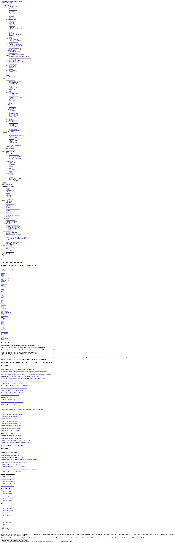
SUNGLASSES (12, 179)
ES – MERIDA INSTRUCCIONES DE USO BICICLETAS (14, 388)
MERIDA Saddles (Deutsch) (7, 506)
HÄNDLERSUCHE (10, 76)
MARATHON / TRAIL (14, 84)
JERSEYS (11, 174)
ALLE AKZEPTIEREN (5, 540)
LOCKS (10, 172)
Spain (2, 329)
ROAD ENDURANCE (14, 96)
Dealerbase (5, 528)
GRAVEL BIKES (13, 126)
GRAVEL (8, 104)
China (2, 279)
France (2, 290)
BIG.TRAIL (11, 29)
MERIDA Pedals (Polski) (6, 500)
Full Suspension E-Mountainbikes (16, 135)
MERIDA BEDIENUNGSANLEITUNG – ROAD (12, 457)
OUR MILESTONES (13, 42)
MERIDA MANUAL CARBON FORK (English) (11, 418)
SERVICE (8, 55)
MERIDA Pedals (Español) (6, 496)
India (2, 295)
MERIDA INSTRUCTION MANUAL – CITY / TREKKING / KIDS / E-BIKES (18, 469)
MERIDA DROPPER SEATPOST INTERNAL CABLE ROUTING (16, 440)
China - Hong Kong (5, 280)
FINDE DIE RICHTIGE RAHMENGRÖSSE (19, 56)
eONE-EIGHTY (12, 11)
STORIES (11, 67)
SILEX (10, 37)
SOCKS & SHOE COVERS (15, 178)
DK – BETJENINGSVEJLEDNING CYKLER (11, 404)
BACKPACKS (12, 162)
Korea (2, 301)
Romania (2, 322)
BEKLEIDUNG (9, 173)
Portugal (2, 321)
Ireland (2, 296)
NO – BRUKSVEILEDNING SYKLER (10, 397)
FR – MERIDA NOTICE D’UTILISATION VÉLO (12, 390)
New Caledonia (4, 313)
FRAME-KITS (12, 100)
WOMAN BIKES (13, 129)
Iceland (2, 293)
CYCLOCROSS (12, 125)
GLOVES (11, 177)
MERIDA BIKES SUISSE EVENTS (17, 61)
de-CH (4, 254)
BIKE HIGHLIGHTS (11, 19)
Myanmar (3, 309)
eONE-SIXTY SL (13, 10)
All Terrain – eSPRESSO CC (15, 145)
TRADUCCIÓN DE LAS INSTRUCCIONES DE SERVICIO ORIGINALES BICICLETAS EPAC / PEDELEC (26, 374)
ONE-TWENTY (12, 21)
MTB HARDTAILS (13, 82)
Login (7, 75)
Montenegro (3, 308)
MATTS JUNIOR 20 (13, 115)
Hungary (2, 292)
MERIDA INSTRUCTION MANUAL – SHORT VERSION (14, 462)
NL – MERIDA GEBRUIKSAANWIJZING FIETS (12, 392)
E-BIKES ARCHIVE (10, 148)
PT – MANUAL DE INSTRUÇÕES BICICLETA (12, 402)
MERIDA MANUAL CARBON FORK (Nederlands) (12, 425)
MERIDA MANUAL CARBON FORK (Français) (12, 423)
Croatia (2, 282)
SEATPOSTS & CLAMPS (15, 156)
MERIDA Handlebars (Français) (8, 483)
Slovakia (2, 325)
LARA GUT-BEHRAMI (14, 51)
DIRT (10, 30)
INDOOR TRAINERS (11, 119)
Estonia (2, 287)
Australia (2, 274)
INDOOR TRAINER (13, 120)
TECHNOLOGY (10, 43)
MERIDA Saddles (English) (7, 508)
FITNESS (8, 102)
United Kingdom (4, 338)
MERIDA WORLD (10, 65)
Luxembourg (3, 305)
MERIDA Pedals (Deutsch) (6, 491)
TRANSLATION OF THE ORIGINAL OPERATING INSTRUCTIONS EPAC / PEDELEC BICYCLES (24, 371)
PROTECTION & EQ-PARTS (15, 158)
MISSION (11, 35)
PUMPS (10, 168)
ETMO (10, 8)
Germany (3, 291)
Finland (2, 289)
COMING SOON (13, 71)
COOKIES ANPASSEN (15, 540)
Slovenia (2, 327)
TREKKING (9, 109)
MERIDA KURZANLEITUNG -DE (9, 452)
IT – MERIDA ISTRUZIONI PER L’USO (10, 395)
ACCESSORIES (9, 161)
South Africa (3, 328)
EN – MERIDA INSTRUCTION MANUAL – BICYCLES (14, 383)
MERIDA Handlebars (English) (7, 479)
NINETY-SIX (12, 26)
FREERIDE (11, 139)
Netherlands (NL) (4, 311)
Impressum (5, 525)
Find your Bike (9, 72)
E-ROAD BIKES (10, 146)
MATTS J (11, 118)
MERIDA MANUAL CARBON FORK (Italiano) (11, 416)
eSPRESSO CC (12, 18)
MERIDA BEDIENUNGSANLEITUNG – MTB (11, 455)
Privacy (5, 527)
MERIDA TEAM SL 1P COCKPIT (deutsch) (10, 430)
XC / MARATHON (13, 83)
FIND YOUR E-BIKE (11, 150)
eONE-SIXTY (12, 13)
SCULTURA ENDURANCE (15, 34)
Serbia (2, 323)
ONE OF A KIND (13, 66)
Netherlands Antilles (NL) (6, 312)
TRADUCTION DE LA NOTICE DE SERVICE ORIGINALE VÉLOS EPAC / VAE (20, 376)
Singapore (3, 324)
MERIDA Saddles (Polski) (6, 515)
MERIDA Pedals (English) (6, 493)
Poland (2, 319)
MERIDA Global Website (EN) (7, 269)
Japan (2, 300)
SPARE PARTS (12, 160)
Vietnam (2, 339)
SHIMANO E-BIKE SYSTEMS (16, 48)
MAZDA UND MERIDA (14, 62)
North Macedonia (4, 316)
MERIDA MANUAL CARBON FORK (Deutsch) (12, 414)
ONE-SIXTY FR (12, 23)
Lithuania (3, 303)
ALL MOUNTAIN (13, 87)
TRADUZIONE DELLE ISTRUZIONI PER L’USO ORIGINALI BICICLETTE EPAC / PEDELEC (23, 378)
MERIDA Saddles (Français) (7, 512)
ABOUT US (9, 38)
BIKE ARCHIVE (10, 121)
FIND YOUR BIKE (10, 131)
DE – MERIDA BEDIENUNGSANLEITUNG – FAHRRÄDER (15, 385)
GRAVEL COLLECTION (14, 180)
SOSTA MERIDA (13, 64)
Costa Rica (3, 281)
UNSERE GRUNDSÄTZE (15, 40)
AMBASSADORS (13, 53)
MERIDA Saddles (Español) (7, 510)
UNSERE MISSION (13, 39)
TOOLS (10, 171)
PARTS (7, 152)
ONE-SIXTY (12, 22)
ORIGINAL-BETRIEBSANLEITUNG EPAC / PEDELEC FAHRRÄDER (17, 369)
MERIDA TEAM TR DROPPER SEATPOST (11, 435)
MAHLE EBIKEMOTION (15, 49)
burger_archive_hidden (11, 70)
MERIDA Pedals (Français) (7, 498)
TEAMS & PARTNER (11, 50)
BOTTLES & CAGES (14, 169)
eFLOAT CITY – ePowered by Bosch (17, 144)
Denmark (3, 285)
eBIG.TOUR (11, 17)
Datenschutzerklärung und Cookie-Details (135, 537)
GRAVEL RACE (12, 107)
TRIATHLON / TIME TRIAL (15, 97)
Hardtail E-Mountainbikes (14, 140)
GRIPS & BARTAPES (14, 155)
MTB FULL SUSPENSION (15, 81)
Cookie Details (24, 540)
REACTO (11, 32)
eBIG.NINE (11, 16)
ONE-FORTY (12, 24)
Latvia (2, 302)
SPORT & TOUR (13, 89)
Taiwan (2, 334)
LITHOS (11, 7)
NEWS (4, 182)
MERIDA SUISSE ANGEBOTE (13, 60)
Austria (2, 275)
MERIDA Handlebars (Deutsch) (8, 476)
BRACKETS (12, 164)
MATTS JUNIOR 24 (13, 114)
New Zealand (3, 314)
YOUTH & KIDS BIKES (14, 130)
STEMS (10, 153)
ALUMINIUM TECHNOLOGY (16, 45)
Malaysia (2, 306)
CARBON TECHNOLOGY (15, 44)
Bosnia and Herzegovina (6, 278)
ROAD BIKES (9, 92)
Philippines (3, 318)
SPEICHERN (69, 541)
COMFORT (11, 141)
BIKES (4, 78)
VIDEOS (11, 69)
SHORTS (11, 175)
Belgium (2, 276)
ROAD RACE (12, 94)
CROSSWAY (12, 110)
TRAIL (10, 86)
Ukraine (2, 337)
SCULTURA (12, 33)
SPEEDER (11, 103)
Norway (2, 317)
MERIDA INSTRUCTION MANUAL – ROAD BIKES (13, 466)
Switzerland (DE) (4, 332)
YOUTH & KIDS (10, 112)
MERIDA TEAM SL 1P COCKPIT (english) (10, 428)
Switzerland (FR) (4, 333)
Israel (2, 297)
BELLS (10, 167)
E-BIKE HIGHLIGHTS (11, 6)
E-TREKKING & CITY (11, 142)
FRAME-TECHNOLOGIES (15, 46)
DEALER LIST (12, 59)
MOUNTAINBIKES (10, 80)
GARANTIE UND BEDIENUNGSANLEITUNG (20, 58)
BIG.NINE (11, 27)
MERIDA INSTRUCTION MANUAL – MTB (11, 464)
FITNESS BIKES (13, 128)
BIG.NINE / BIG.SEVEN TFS (15, 28)
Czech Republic (4, 284)
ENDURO (11, 88)
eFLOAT (11, 12)
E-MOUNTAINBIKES (11, 134)
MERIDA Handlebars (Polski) (7, 486)
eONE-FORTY (12, 15)
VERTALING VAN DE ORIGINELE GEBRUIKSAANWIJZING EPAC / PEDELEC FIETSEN (22, 381)
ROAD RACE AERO (14, 93)
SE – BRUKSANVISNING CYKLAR (9, 399)
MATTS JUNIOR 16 (13, 116)
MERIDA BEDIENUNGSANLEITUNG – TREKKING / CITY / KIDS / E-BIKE (19, 459)
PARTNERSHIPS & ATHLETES (16, 54)
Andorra (2, 271)
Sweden (2, 330)
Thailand (2, 335)
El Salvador (3, 286)
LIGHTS (11, 166)
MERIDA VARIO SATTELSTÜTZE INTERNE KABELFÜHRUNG (16, 442)
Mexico (2, 307)
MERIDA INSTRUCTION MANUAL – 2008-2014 (12, 471)
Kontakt (5, 524)
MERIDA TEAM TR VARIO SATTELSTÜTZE (11, 438)
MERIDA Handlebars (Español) (7, 481)
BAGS (10, 163)
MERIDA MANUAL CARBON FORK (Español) (12, 421)
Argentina (3, 273)
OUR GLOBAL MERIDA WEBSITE (27, 265)
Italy (1, 298)
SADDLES (11, 157)
